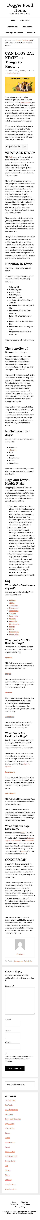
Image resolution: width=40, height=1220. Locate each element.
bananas (30, 838)
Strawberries (14, 624)
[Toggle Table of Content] (23, 146)
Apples (11, 603)
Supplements (10, 1184)
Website (8, 1042)
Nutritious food (11, 1156)
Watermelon (14, 634)
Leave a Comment (13, 73)
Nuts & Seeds (10, 1161)
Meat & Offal (10, 1152)
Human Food (10, 1142)
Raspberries (14, 632)
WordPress (22, 1213)
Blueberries (13, 608)
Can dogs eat (18, 961)
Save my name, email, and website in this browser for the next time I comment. (19, 1059)
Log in (30, 1213)
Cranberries (13, 611)
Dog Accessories (11, 1110)
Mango (12, 626)
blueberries (29, 840)
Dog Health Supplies (13, 1119)
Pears (11, 629)
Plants (7, 1175)
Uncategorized (10, 1189)
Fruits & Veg (28, 961)
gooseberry (25, 102)
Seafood (8, 1180)
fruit (10, 157)
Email (8, 1031)
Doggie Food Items (20, 8)
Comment (9, 986)
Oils (6, 1166)
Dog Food (9, 1114)
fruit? (23, 833)
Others (7, 1170)
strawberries (16, 840)
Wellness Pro (23, 1211)
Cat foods (9, 1105)
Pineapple (13, 621)
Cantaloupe (13, 605)
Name (8, 1019)
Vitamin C (13, 450)
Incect (7, 1147)
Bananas (12, 600)
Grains (7, 1133)
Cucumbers (13, 616)
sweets (23, 851)
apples (7, 840)
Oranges (12, 613)
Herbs (7, 1138)
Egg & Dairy (9, 1124)
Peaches (12, 619)
